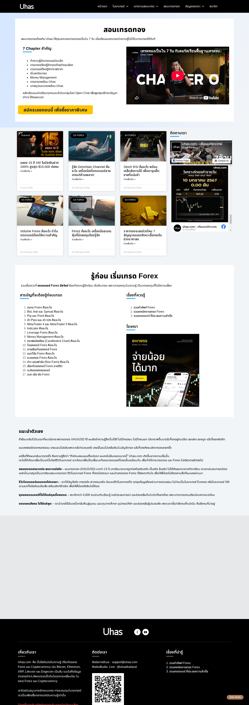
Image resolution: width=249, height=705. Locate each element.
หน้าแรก (102, 6)
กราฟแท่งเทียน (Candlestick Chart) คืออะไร (53, 341)
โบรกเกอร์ (118, 6)
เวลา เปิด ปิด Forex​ (38, 375)
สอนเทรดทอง (172, 6)
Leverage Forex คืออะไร (42, 333)
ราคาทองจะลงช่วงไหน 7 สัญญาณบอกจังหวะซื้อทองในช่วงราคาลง (143, 235)
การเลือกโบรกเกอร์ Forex (42, 349)
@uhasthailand (127, 667)
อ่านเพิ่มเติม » (26, 171)
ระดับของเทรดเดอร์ (38, 370)
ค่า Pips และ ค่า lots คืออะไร (44, 320)
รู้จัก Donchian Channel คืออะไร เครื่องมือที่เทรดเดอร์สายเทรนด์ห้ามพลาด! (91, 171)
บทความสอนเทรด (144, 6)
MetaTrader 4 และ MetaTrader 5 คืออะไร (52, 324)
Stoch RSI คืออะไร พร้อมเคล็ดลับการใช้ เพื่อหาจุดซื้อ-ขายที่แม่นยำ (142, 171)
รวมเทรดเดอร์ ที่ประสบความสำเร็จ (153, 316)
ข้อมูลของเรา (192, 6)
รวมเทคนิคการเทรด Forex (149, 312)
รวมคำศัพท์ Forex (145, 308)
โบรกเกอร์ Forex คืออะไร (42, 345)
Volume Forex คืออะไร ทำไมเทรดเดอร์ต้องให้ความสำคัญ (39, 233)
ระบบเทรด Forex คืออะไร (42, 358)
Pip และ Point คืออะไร (40, 316)
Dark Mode (235, 697)
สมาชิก (213, 6)
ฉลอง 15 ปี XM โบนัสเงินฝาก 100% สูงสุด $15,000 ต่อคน (39, 164)
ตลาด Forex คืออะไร (39, 308)
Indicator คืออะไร (37, 328)
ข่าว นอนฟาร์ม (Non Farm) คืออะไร (48, 362)
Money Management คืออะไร (45, 337)
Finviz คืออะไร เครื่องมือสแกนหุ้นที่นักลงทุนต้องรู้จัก (91, 233)
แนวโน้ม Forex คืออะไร (41, 354)
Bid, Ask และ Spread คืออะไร (45, 312)
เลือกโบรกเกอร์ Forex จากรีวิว (45, 366)
